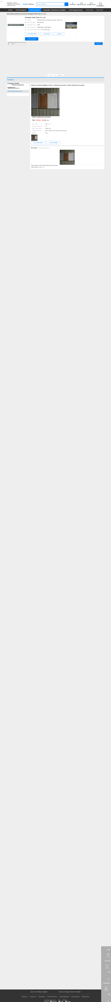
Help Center (90, 10)
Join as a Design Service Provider (70, 992)
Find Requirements (76, 10)
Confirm (51, 75)
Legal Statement (64, 996)
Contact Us (33, 996)
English (25, 4)
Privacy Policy (75, 996)
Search (98, 43)
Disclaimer (42, 996)
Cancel (60, 75)
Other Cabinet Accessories (19, 14)
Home (10, 10)
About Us (24, 996)
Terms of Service (52, 996)
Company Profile (13, 83)
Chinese (31, 4)
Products (10, 80)
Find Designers (21, 10)
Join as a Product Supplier (38, 992)
